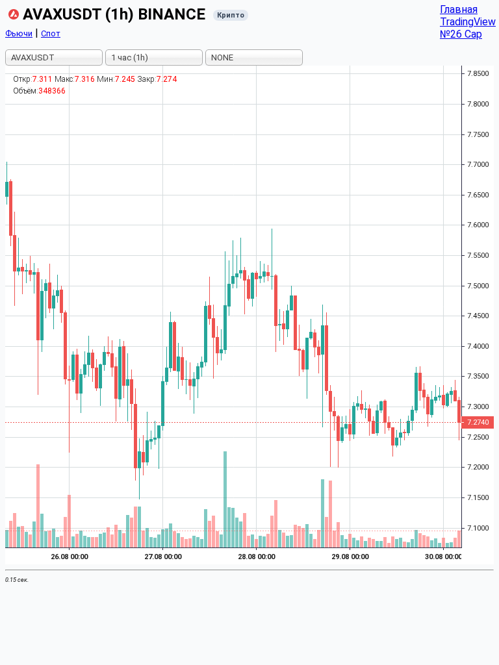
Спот (50, 33)
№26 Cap (461, 34)
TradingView (468, 22)
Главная (459, 9)
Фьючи (18, 33)
